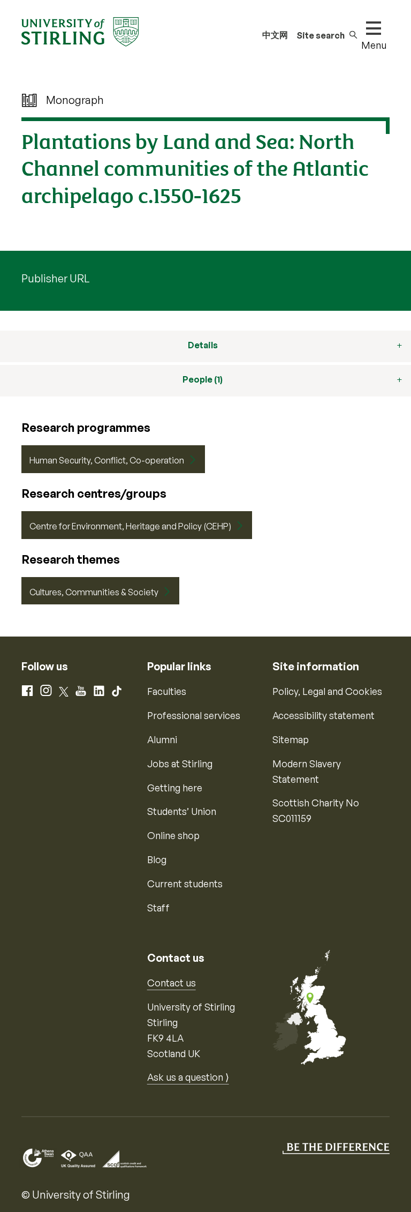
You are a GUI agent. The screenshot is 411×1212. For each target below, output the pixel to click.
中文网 (275, 34)
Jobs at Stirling (179, 763)
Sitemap (290, 739)
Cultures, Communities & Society (93, 592)
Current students (185, 883)
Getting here (174, 788)
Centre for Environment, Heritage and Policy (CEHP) (130, 526)
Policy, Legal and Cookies (327, 691)
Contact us (171, 983)
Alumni (162, 739)
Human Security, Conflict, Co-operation (106, 460)
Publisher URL (55, 278)
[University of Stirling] (80, 30)
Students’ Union (181, 811)
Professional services (193, 715)
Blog (156, 859)
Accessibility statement (323, 715)
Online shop (173, 835)
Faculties (166, 691)
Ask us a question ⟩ (188, 1077)
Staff (158, 908)
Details (203, 345)
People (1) (202, 379)
